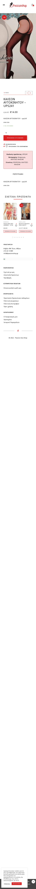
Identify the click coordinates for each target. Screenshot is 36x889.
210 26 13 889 (8, 251)
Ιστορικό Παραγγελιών (11, 322)
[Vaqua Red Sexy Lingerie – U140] (10, 211)
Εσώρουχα (21, 157)
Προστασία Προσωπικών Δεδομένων (16, 298)
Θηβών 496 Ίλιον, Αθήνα (12, 249)
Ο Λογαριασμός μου (11, 317)
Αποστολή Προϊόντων (11, 275)
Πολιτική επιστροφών (11, 304)
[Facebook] (18, 331)
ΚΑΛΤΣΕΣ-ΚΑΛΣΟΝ (17, 159)
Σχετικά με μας (9, 272)
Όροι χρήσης (8, 307)
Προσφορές (7, 278)
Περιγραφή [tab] (18, 174)
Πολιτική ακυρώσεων (11, 301)
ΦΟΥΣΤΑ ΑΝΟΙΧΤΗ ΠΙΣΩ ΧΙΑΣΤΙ (24, 224)
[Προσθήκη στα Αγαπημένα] (16, 225)
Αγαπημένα (8, 320)
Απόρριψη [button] (33, 881)
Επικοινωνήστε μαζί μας (12, 288)
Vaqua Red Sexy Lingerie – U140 (8, 224)
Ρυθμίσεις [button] (7, 884)
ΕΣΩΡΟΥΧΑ (17, 162)
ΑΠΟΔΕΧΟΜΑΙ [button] (17, 883)
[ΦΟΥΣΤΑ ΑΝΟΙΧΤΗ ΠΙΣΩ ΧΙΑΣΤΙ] (26, 211)
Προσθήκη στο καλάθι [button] (10, 231)
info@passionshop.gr (10, 253)
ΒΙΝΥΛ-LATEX (22, 222)
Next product (30, 93)
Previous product (27, 93)
